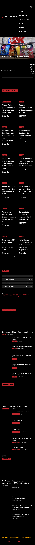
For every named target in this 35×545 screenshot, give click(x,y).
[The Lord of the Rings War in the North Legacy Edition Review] (6, 375)
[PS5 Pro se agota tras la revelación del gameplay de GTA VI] (9, 180)
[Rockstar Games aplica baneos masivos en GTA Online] (6, 499)
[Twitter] (14, 541)
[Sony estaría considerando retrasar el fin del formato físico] (26, 205)
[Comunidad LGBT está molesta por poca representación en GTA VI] (9, 233)
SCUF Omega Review (17, 447)
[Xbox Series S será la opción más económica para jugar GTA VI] (26, 180)
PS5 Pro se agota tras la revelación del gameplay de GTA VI (8, 190)
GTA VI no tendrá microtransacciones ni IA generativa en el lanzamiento (26, 162)
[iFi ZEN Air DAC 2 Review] (6, 432)
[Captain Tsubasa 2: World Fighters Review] (6, 340)
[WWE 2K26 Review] (6, 490)
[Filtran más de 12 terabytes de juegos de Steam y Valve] (26, 124)
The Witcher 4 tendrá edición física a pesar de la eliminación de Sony (9, 217)
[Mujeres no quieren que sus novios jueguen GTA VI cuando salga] (9, 152)
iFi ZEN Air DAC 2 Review (18, 429)
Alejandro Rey (5, 115)
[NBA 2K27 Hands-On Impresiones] (17, 48)
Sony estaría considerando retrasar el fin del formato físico (25, 216)
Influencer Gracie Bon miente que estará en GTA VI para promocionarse (8, 135)
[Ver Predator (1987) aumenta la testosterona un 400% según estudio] (17, 471)
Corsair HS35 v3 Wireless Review (21, 412)
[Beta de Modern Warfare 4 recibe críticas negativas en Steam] (26, 98)
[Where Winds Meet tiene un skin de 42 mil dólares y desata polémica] (6, 508)
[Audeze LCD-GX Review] (14, 66)
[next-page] (5, 382)
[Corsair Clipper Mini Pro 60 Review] (17, 396)
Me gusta (29, 276)
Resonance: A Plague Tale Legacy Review (17, 332)
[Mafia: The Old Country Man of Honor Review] (6, 366)
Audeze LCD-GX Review (18, 421)
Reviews (3, 334)
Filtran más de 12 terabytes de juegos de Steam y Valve (26, 134)
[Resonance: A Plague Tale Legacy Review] (17, 322)
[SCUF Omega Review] (6, 450)
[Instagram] (9, 541)
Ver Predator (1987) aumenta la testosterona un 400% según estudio (15, 482)
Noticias (22, 101)
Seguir (30, 279)
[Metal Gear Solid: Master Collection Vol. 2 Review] (6, 358)
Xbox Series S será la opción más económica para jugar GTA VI (26, 190)
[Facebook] (4, 541)
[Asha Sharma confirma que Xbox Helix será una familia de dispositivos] (26, 233)
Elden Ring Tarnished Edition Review (22, 346)
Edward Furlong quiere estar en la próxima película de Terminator (8, 109)
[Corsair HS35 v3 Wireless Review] (6, 414)
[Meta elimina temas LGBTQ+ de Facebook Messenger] (6, 517)
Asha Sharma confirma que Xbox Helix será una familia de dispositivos (26, 245)
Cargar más (17, 256)
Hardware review (5, 408)
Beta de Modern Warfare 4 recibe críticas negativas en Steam (26, 109)
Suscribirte (29, 286)
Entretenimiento (6, 101)
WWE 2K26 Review (17, 488)
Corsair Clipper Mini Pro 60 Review (15, 406)
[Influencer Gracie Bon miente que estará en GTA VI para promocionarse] (9, 124)
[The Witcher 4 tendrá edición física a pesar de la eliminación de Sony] (9, 205)
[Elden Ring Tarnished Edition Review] (6, 349)
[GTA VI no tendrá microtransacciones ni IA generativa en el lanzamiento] (26, 152)
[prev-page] (3, 382)
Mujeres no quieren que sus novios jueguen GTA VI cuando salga (8, 163)
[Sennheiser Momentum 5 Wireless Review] (6, 441)
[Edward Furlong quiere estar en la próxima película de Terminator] (9, 98)
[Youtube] (19, 541)
